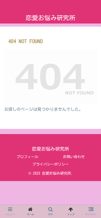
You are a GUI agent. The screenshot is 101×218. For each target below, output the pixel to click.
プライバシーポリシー (50, 164)
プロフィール (27, 157)
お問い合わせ (74, 157)
